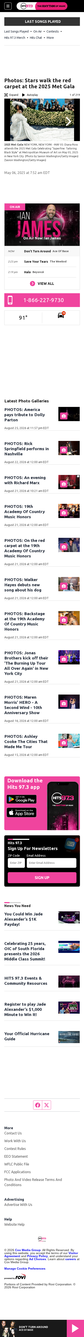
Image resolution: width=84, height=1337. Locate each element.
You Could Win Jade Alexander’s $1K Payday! (23, 919)
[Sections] (8, 6)
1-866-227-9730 (43, 300)
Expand (13, 94)
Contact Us (13, 1133)
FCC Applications (17, 1172)
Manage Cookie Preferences (24, 1268)
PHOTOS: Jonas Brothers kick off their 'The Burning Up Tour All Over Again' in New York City (26, 663)
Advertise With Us (18, 1205)
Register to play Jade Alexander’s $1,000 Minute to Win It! (25, 1009)
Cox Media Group (28, 1250)
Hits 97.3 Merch (14, 37)
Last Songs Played (16, 31)
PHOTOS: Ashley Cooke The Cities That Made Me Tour (26, 741)
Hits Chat (36, 37)
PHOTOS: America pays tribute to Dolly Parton (24, 414)
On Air (37, 31)
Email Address (36, 855)
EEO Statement (16, 1156)
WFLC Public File (16, 1164)
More (50, 37)
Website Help (14, 1224)
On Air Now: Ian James (42, 238)
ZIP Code (14, 855)
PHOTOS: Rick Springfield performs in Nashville (26, 448)
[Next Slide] (68, 121)
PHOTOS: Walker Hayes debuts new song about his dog (22, 584)
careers (70, 1259)
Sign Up (42, 877)
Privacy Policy (37, 1256)
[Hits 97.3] (42, 6)
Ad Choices (37, 1259)
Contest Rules (15, 1149)
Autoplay (32, 94)
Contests (53, 31)
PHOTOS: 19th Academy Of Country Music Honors (24, 511)
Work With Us (15, 1141)
